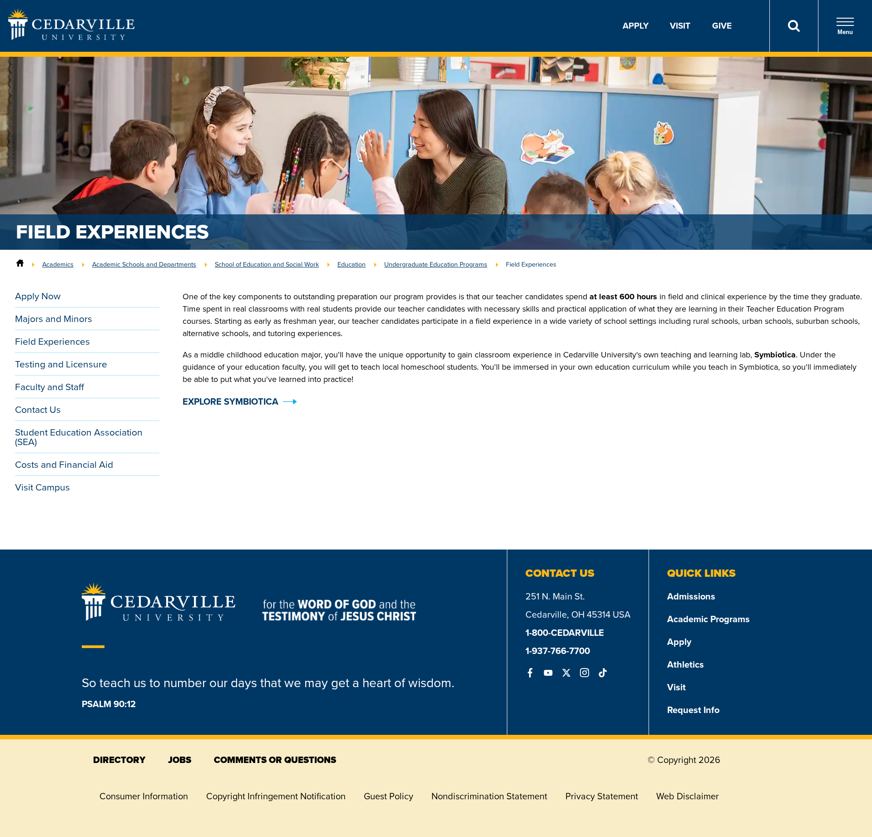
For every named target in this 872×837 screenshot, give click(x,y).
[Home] (20, 264)
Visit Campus (42, 487)
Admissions (691, 596)
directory (119, 760)
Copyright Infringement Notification (276, 796)
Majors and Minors (53, 319)
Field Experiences (52, 341)
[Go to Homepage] (71, 37)
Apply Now (37, 296)
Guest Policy (388, 796)
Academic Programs (708, 619)
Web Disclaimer (687, 796)
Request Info (693, 710)
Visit (680, 25)
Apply (636, 25)
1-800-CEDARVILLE (564, 632)
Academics (58, 264)
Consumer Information (143, 796)
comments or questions (275, 760)
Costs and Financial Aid (64, 464)
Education (351, 264)
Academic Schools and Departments (144, 264)
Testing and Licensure (61, 364)
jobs (179, 760)
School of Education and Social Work (267, 264)
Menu (845, 32)
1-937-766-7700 (557, 651)
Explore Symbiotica (230, 401)
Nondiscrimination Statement (489, 796)
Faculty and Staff (49, 387)
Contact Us (38, 409)
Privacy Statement (601, 796)
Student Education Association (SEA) (79, 437)
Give (722, 25)
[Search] (793, 26)
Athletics (685, 664)
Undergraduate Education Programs (435, 264)
